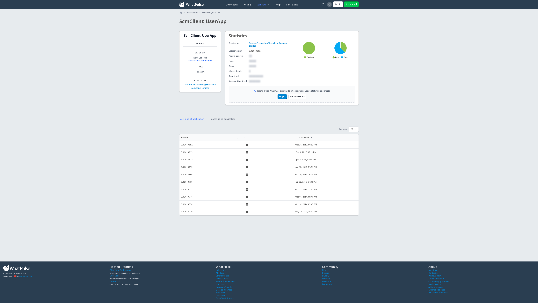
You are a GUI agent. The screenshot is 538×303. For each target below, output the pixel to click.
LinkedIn (326, 278)
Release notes (222, 278)
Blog (324, 270)
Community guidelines (438, 281)
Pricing (247, 4)
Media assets (434, 284)
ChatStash (220, 295)
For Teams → (293, 4)
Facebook (326, 281)
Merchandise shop (436, 289)
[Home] (180, 12)
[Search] (323, 4)
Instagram (327, 284)
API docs (220, 273)
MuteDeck (114, 275)
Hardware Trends (224, 287)
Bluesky (325, 275)
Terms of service (436, 278)
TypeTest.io (115, 281)
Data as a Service (224, 289)
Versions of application (192, 118)
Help (278, 4)
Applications (192, 12)
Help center (221, 270)
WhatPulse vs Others (438, 292)
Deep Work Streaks (225, 298)
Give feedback (222, 275)
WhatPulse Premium (225, 281)
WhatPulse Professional (120, 270)
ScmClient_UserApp (211, 12)
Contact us (433, 273)
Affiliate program (436, 287)
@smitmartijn (25, 276)
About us (432, 270)
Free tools (220, 292)
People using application (223, 118)
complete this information (200, 60)
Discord (325, 273)
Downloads (232, 4)
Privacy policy (434, 275)
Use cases (220, 284)
